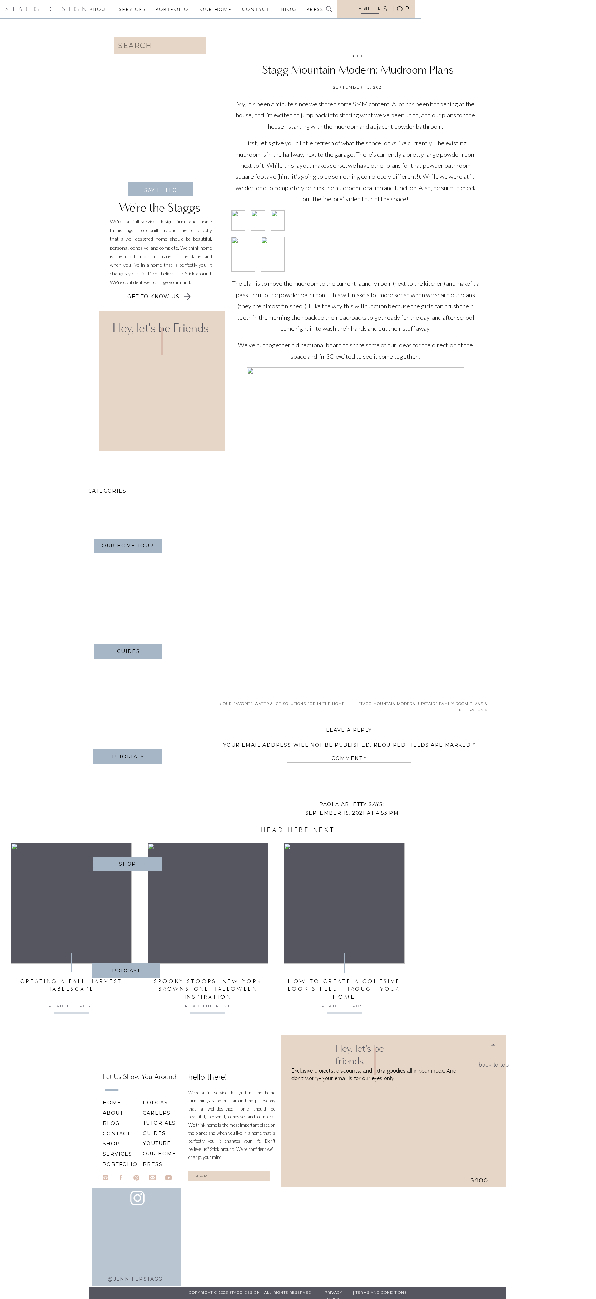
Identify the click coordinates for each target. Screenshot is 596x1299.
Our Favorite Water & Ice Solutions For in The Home (284, 703)
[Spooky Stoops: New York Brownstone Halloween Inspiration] (208, 903)
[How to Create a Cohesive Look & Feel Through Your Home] (344, 903)
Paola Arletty (343, 804)
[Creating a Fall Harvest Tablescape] (71, 903)
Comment (349, 758)
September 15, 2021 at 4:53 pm (352, 813)
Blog (358, 55)
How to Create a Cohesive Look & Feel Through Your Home (344, 989)
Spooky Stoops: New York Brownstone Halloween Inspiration (208, 989)
